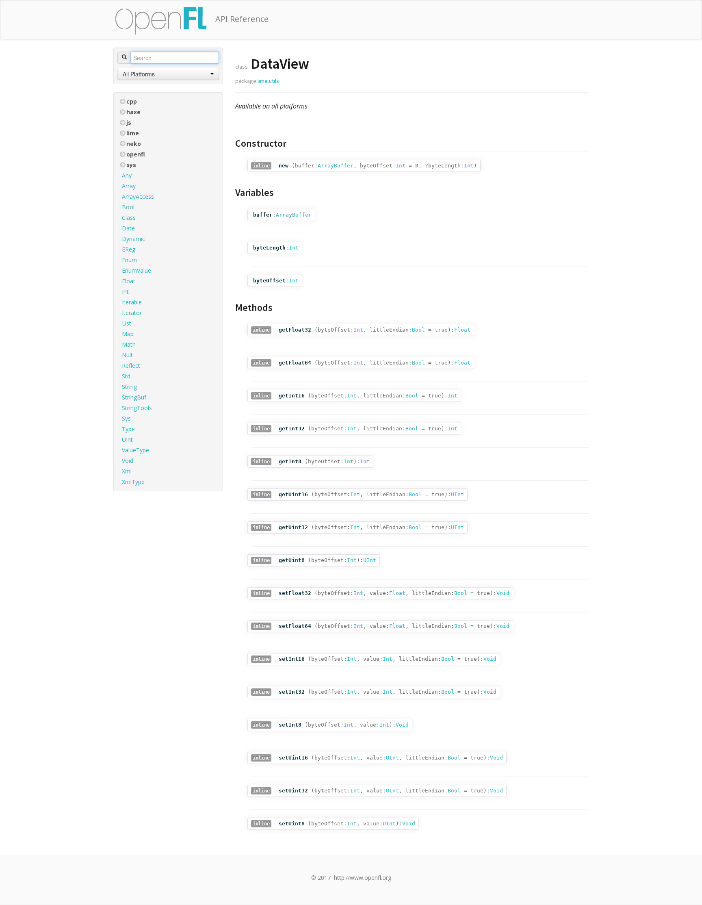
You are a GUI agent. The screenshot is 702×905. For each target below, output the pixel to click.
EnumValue (136, 270)
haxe (133, 112)
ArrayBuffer (335, 166)
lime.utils (268, 81)
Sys (126, 418)
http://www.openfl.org (362, 877)
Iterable (132, 302)
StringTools (137, 408)
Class (129, 217)
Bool (128, 207)
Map (128, 334)
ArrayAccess (138, 196)
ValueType (135, 450)
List (126, 323)
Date (128, 228)
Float (128, 281)
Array (129, 186)
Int (125, 291)
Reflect (131, 365)
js (128, 122)
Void (127, 460)
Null (127, 355)
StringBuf (134, 397)
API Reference (242, 18)
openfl (135, 154)
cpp (131, 101)
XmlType (133, 482)
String (129, 387)
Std (126, 376)
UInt (127, 439)
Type (128, 429)
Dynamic (133, 239)
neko (133, 144)
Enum (129, 260)
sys (131, 165)
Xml (127, 471)
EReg (128, 249)
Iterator (132, 313)
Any (127, 175)
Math (129, 344)
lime (132, 133)
